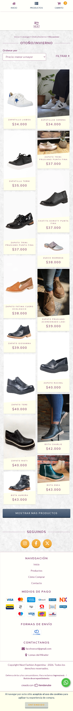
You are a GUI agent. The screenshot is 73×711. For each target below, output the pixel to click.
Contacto (36, 583)
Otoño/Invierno (39, 36)
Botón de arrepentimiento (36, 678)
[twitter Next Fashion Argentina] (47, 543)
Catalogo (25, 36)
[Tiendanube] (36, 686)
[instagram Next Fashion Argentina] (25, 543)
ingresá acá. (59, 675)
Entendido (37, 704)
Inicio (16, 36)
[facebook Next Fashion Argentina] (36, 543)
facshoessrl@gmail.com (38, 648)
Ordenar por (10, 50)
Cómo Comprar (36, 576)
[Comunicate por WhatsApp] (65, 682)
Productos (36, 570)
